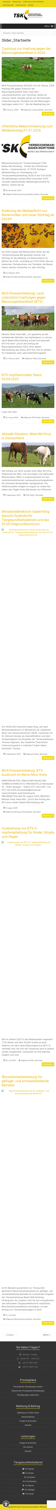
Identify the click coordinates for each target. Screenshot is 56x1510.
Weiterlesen (48, 113)
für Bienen (29, 1485)
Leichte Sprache (8, 5)
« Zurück (9, 1334)
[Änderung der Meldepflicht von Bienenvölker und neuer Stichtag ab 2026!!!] (28, 224)
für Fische (29, 1494)
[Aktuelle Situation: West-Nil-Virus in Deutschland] (28, 443)
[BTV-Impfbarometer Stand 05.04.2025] (28, 384)
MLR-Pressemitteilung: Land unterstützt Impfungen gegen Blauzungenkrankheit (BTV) (24, 297)
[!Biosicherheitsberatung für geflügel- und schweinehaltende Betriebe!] (28, 1091)
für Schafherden (29, 1481)
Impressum (6, 2)
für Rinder (29, 1473)
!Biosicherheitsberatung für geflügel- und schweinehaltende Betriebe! (25, 1081)
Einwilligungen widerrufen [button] (28, 1395)
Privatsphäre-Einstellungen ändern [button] (28, 1386)
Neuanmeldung (28, 1417)
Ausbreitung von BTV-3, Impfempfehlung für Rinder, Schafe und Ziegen (28, 832)
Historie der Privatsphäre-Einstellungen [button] (28, 1391)
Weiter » (47, 1334)
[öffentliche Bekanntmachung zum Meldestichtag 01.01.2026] (28, 136)
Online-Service (21, 5)
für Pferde (29, 1469)
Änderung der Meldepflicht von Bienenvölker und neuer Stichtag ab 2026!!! (28, 215)
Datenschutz (17, 2)
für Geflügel (30, 1489)
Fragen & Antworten (28, 1421)
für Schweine (29, 1477)
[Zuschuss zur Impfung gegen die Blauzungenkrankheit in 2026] (28, 58)
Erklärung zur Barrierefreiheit (33, 2)
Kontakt (30, 5)
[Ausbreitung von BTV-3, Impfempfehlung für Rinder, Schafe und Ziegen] (28, 842)
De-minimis (28, 1447)
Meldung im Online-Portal (28, 1413)
